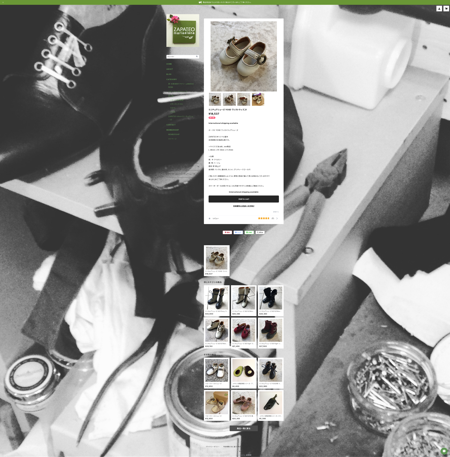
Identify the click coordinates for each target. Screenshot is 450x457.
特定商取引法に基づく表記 (232, 447)
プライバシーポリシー (213, 447)
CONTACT (171, 125)
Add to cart (243, 199)
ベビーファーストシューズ (177, 92)
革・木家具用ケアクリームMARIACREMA (181, 153)
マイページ (172, 139)
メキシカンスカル (176, 104)
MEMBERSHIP (174, 134)
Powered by (241, 455)
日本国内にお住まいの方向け (243, 206)
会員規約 (248, 447)
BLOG (168, 74)
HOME (169, 64)
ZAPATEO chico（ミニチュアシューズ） (181, 174)
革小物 (170, 96)
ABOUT (169, 69)
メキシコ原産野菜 (176, 100)
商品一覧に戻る (244, 428)
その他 (172, 112)
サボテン (173, 108)
